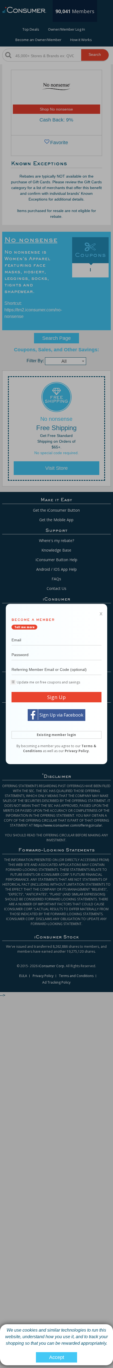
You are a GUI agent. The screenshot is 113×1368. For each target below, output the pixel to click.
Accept (56, 1357)
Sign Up (56, 697)
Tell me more (24, 627)
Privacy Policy (77, 751)
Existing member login (56, 734)
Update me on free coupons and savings (48, 682)
